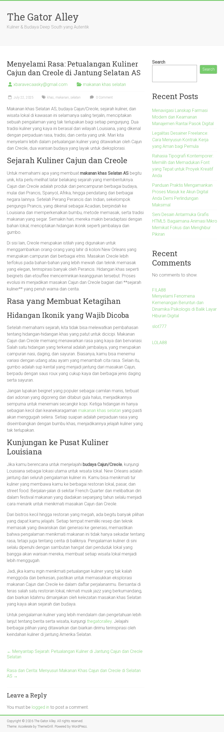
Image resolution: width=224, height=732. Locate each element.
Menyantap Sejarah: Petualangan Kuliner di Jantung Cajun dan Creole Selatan (75, 654)
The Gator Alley (43, 16)
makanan (62, 97)
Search (158, 62)
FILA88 (159, 290)
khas (50, 97)
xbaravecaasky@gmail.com (40, 84)
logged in (40, 707)
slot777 (159, 326)
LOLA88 (159, 342)
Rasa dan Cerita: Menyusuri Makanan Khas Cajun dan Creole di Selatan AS (74, 673)
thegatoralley (99, 621)
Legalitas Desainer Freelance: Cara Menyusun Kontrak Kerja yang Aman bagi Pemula (180, 140)
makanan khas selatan (104, 84)
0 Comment (104, 97)
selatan (75, 97)
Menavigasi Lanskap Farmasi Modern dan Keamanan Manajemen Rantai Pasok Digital (183, 117)
